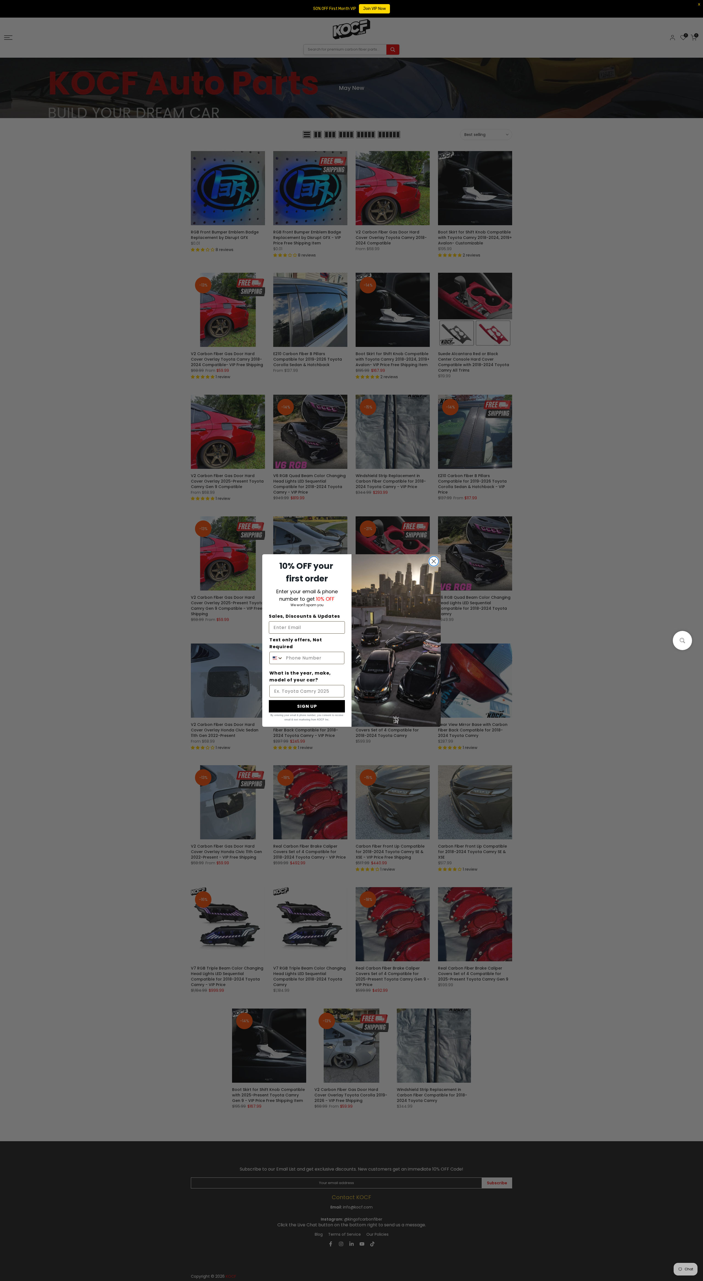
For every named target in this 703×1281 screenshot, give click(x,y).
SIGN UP (307, 706)
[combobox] (276, 658)
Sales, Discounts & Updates (304, 616)
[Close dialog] (434, 561)
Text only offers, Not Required (295, 643)
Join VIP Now (374, 8)
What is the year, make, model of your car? (300, 676)
